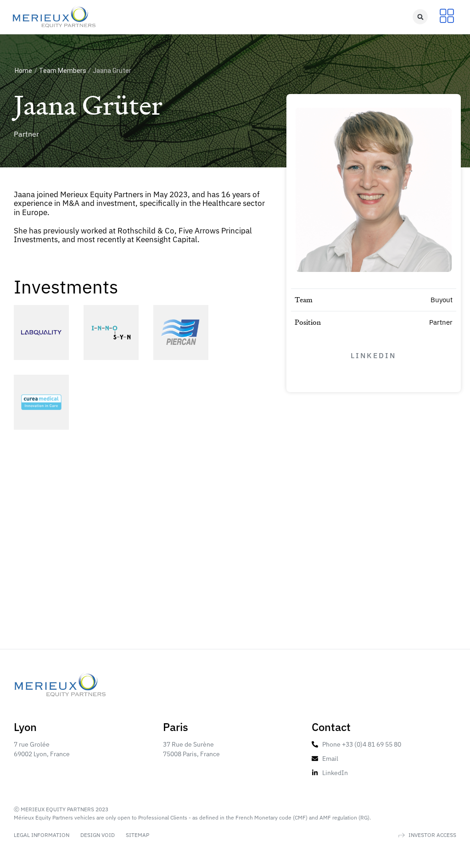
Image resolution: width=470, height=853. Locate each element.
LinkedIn (373, 355)
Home (23, 70)
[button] (420, 16)
